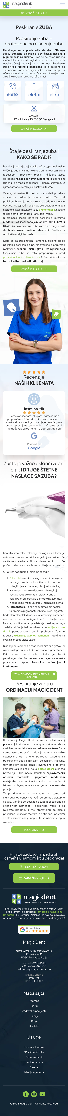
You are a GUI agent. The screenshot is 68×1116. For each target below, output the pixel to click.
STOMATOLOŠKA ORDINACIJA (34, 951)
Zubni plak (15, 578)
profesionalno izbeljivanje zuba (22, 257)
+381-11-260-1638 (34, 963)
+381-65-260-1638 (34, 966)
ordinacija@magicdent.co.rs (34, 969)
